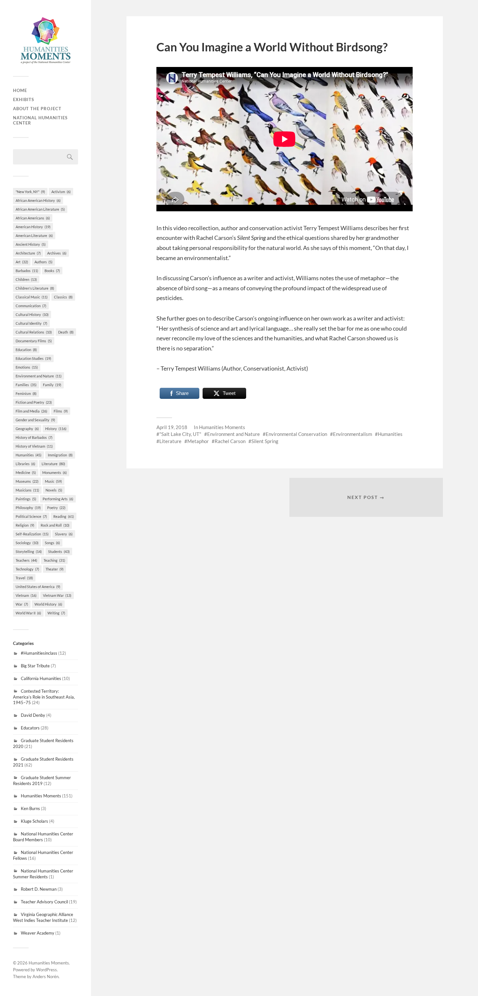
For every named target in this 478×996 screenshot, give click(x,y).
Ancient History (31, 244)
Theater (54, 569)
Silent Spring (264, 441)
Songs (52, 543)
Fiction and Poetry (34, 402)
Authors (43, 262)
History (55, 428)
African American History (38, 200)
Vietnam (26, 595)
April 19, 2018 (171, 427)
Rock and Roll (55, 525)
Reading (63, 516)
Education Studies (33, 358)
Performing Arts (58, 499)
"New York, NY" (30, 192)
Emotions (27, 367)
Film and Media (31, 411)
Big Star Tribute (35, 665)
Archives (56, 253)
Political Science (31, 516)
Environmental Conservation (296, 434)
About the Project (37, 108)
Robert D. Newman (39, 889)
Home (20, 90)
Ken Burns (30, 808)
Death (65, 332)
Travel (24, 578)
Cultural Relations (34, 332)
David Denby (33, 715)
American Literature (34, 235)
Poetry (56, 507)
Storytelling (29, 551)
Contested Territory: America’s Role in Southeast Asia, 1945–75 (44, 696)
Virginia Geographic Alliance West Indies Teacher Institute (43, 917)
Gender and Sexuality (35, 420)
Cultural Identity (31, 323)
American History (33, 227)
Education (26, 349)
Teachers (26, 560)
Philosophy (28, 507)
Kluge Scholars (34, 821)
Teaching (54, 560)
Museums (27, 481)
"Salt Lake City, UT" (180, 434)
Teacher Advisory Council (44, 901)
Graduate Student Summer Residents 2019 (42, 780)
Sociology (27, 543)
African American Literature (40, 209)
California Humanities (41, 678)
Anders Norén (46, 976)
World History (48, 604)
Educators (30, 727)
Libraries (25, 464)
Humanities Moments (41, 795)
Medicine (26, 472)
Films (61, 411)
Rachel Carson (230, 441)
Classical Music (31, 297)
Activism (61, 192)
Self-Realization (32, 534)
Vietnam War (57, 595)
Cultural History (32, 314)
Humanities (28, 455)
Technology (27, 569)
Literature (53, 464)
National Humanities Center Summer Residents (43, 873)
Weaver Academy (37, 933)
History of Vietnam (34, 446)
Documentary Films (34, 341)
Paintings (26, 499)
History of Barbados (34, 437)
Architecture (28, 253)
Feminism (26, 393)
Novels (54, 490)
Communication (31, 306)
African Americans (33, 218)
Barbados (27, 271)
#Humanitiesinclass (39, 653)
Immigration (60, 455)
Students (59, 551)
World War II (28, 613)
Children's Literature (35, 288)
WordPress (46, 969)
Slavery (64, 534)
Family (52, 385)
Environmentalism (352, 434)
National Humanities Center (40, 120)
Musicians (27, 490)
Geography (27, 428)
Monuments (54, 472)
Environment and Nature (38, 376)
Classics (63, 297)
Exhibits (23, 99)
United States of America (38, 586)
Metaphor (198, 441)
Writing (56, 613)
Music (53, 481)
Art (22, 262)
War (22, 604)
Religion (25, 525)
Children (26, 279)
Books (52, 271)
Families (26, 385)
